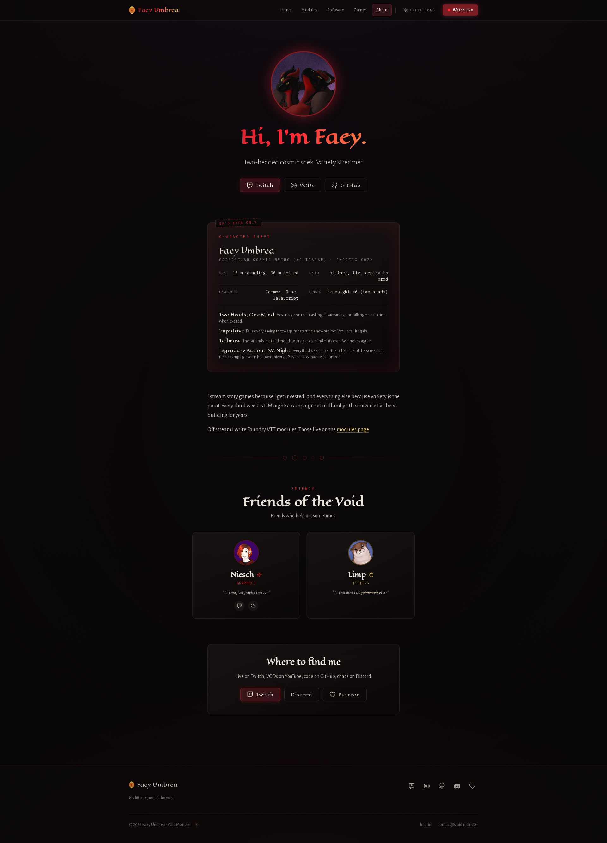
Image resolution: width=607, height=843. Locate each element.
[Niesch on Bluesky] (253, 606)
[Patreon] (472, 786)
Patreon (349, 694)
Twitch (264, 185)
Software (335, 10)
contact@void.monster (458, 824)
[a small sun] (196, 824)
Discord (301, 694)
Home (286, 10)
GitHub (350, 185)
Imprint (426, 824)
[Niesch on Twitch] (239, 606)
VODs (307, 185)
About (382, 10)
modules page (353, 429)
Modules (309, 10)
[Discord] (457, 786)
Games (360, 10)
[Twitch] (411, 786)
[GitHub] (442, 786)
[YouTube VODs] (426, 786)
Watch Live (463, 10)
